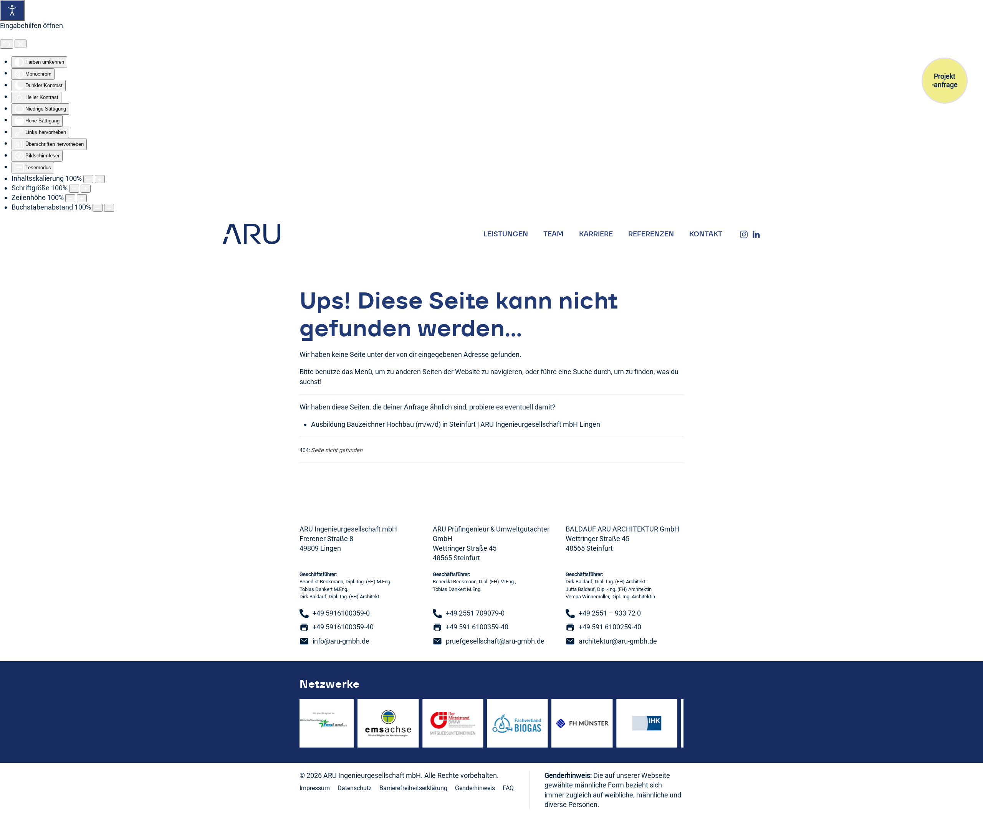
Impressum (315, 788)
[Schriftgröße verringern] (74, 189)
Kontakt (705, 233)
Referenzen (651, 233)
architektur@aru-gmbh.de (618, 641)
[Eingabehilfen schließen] (20, 44)
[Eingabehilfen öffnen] (12, 10)
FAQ (508, 788)
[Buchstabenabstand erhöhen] (109, 208)
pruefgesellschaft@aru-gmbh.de (495, 641)
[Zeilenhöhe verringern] (70, 198)
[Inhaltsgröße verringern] (88, 179)
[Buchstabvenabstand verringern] (98, 208)
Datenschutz (355, 788)
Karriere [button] (596, 233)
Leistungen (505, 233)
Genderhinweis (475, 788)
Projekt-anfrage (945, 80)
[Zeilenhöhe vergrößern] (82, 198)
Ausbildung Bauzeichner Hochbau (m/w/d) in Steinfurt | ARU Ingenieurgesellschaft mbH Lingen (455, 424)
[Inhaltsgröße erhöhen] (100, 179)
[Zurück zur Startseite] (251, 234)
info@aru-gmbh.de (341, 641)
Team (553, 233)
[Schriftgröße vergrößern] (86, 189)
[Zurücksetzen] (6, 44)
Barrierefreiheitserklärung (413, 788)
